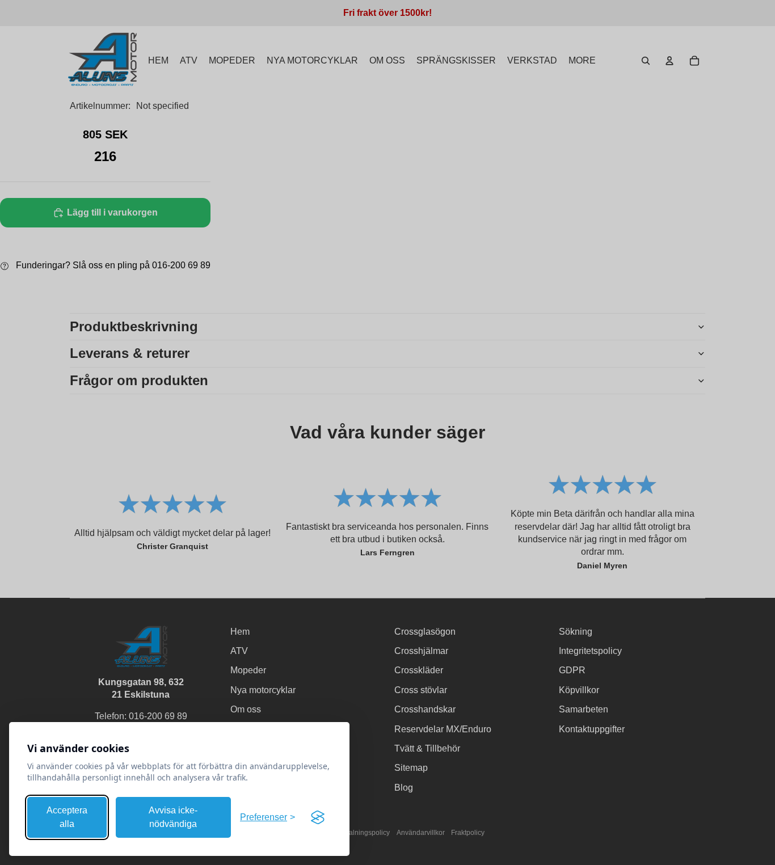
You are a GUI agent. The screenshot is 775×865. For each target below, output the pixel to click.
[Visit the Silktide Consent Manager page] (317, 817)
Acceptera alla (67, 817)
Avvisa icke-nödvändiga (173, 817)
